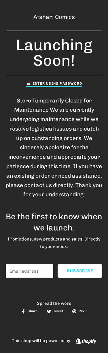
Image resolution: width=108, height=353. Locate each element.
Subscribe (80, 270)
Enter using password (57, 84)
